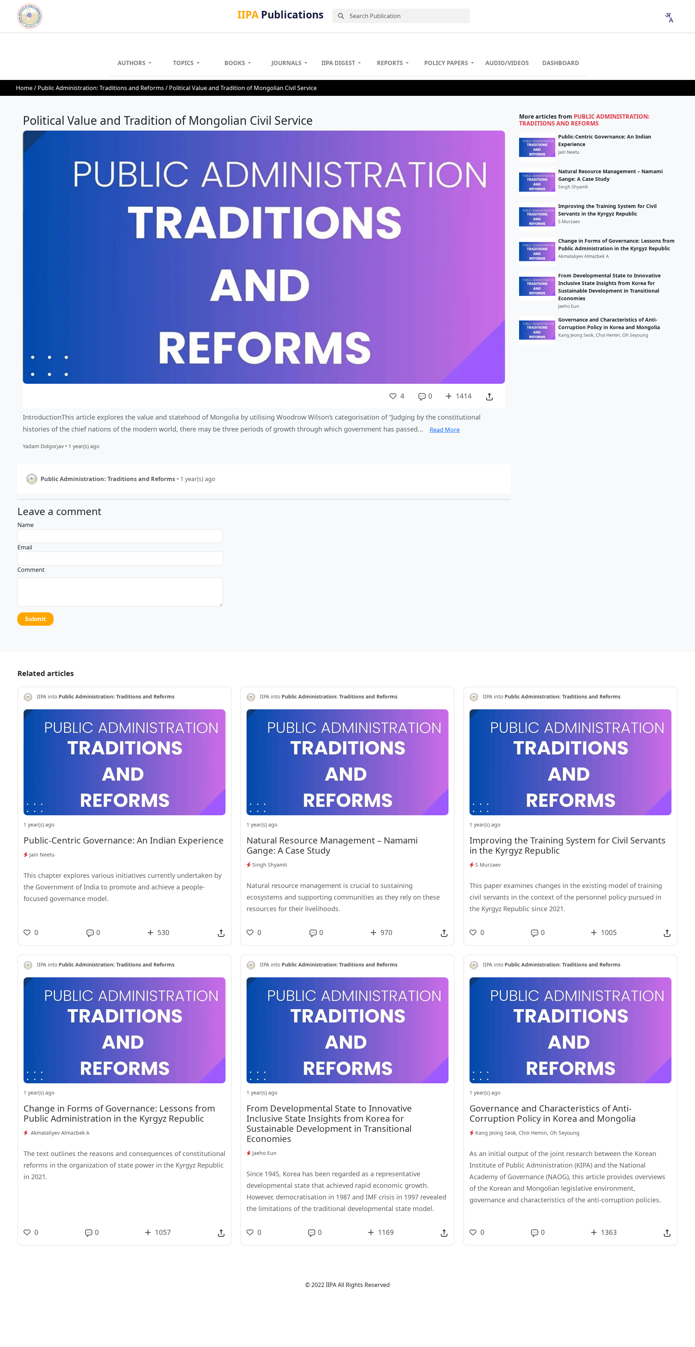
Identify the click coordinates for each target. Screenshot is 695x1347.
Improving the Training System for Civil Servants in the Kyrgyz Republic (607, 210)
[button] (489, 396)
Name (25, 525)
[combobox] (669, 18)
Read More (445, 430)
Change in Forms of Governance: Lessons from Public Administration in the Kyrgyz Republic (616, 244)
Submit (35, 619)
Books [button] (235, 63)
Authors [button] (132, 63)
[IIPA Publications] (30, 16)
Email (24, 547)
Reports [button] (390, 63)
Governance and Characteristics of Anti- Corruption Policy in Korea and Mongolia (609, 323)
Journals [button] (287, 63)
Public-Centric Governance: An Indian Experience (604, 140)
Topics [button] (184, 63)
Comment (31, 570)
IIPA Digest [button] (339, 63)
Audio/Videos (507, 63)
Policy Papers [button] (446, 63)
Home (24, 88)
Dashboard (560, 63)
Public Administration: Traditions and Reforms (101, 88)
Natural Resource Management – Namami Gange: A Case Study (610, 175)
